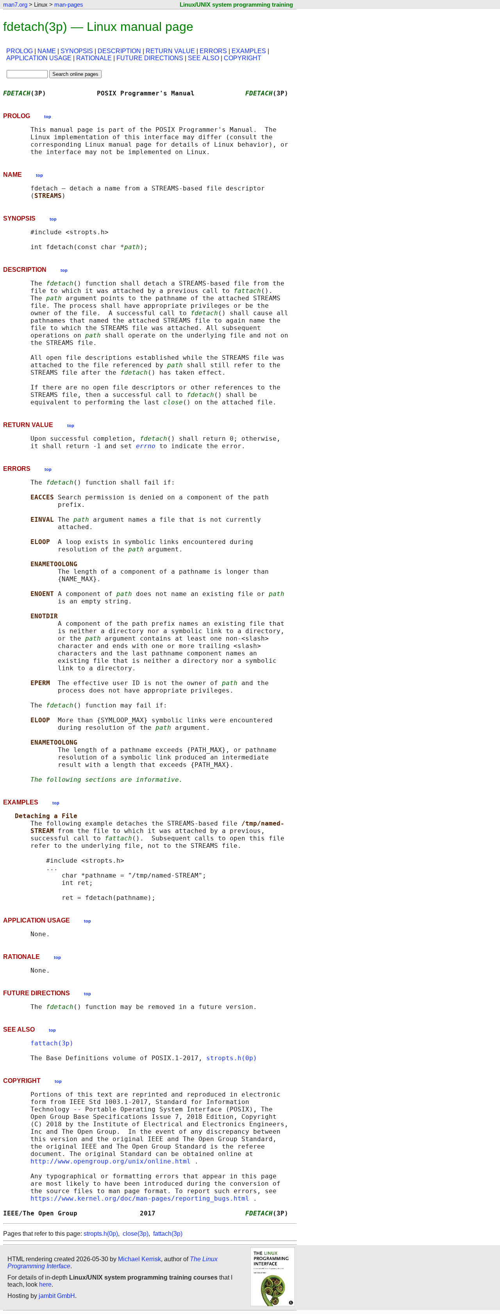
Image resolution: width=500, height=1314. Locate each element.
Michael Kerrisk (139, 1259)
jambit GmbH (57, 1295)
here (45, 1284)
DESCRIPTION (119, 51)
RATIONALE (94, 58)
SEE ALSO (203, 58)
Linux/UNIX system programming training (236, 4)
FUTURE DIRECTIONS (149, 58)
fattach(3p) (51, 1043)
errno (145, 446)
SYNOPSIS (77, 51)
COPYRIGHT (242, 58)
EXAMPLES (249, 51)
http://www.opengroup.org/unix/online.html (110, 1161)
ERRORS (213, 51)
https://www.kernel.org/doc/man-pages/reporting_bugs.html (139, 1198)
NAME (47, 51)
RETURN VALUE (170, 51)
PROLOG (19, 51)
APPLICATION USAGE (38, 58)
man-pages (68, 4)
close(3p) (135, 1233)
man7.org (15, 4)
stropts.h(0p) (231, 1058)
